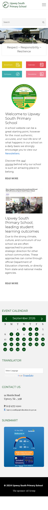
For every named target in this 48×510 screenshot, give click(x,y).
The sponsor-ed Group (24, 490)
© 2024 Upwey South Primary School (23, 485)
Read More (11, 178)
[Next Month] (42, 318)
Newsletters (12, 153)
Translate (28, 375)
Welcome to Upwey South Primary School (22, 118)
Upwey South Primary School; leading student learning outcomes (22, 225)
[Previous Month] (6, 318)
